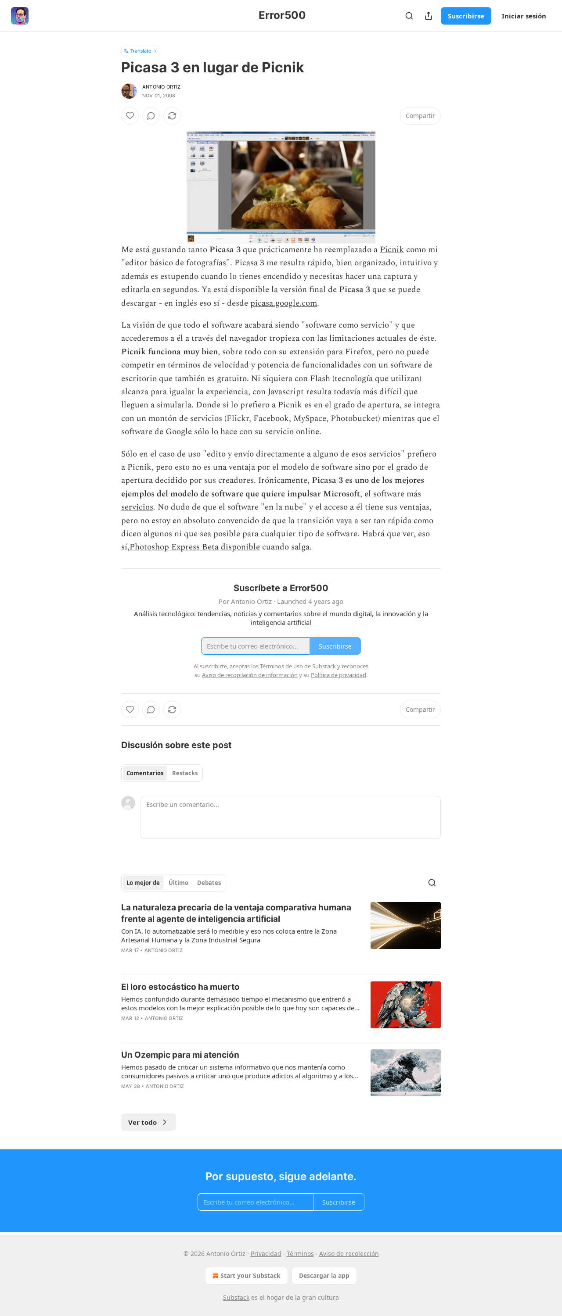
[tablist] (162, 773)
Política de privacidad (338, 675)
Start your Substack (250, 1275)
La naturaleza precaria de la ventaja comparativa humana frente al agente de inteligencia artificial (236, 913)
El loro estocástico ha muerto (180, 987)
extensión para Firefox (330, 352)
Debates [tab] (209, 883)
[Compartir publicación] (428, 16)
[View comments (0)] (151, 116)
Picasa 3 (249, 263)
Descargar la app (324, 1275)
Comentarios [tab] (144, 773)
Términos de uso (281, 666)
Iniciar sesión (524, 15)
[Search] (409, 16)
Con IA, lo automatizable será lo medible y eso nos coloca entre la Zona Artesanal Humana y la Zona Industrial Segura (229, 935)
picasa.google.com (283, 303)
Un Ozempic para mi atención (180, 1055)
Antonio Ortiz (161, 87)
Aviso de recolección (349, 1253)
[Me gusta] (130, 116)
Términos (300, 1253)
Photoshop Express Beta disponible (195, 547)
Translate (140, 50)
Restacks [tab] (185, 773)
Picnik (392, 249)
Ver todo (142, 1122)
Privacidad (266, 1253)
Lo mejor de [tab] (143, 883)
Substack (236, 1297)
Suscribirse (466, 15)
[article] (281, 934)
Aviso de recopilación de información (250, 675)
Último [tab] (178, 883)
